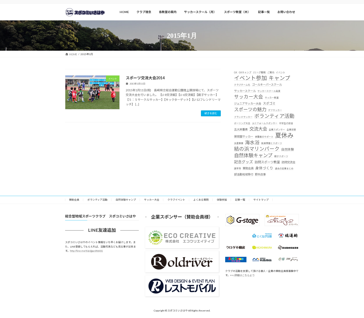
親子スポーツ (281, 156)
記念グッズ (243, 161)
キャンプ (279, 78)
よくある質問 (201, 199)
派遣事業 (238, 143)
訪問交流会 (288, 162)
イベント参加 (250, 78)
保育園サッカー (243, 136)
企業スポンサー (277, 129)
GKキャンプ (245, 72)
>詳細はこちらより (244, 275)
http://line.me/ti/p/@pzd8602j (86, 250)
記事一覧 (240, 199)
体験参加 (222, 199)
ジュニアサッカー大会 (247, 103)
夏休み (284, 135)
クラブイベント (176, 199)
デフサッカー (275, 110)
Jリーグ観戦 (259, 72)
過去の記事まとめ (284, 168)
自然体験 (287, 149)
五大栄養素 (241, 129)
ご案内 (270, 72)
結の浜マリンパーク (257, 149)
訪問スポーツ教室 (267, 162)
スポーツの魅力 (250, 109)
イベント (280, 72)
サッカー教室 (272, 97)
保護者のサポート (264, 136)
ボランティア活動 (274, 116)
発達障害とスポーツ (271, 143)
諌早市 (237, 168)
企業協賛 (291, 129)
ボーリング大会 (242, 123)
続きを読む (211, 113)
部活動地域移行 (243, 174)
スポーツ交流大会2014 (145, 78)
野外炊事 (260, 174)
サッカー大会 (248, 96)
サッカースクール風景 (268, 91)
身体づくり (264, 168)
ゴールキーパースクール (267, 84)
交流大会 (258, 128)
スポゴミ (269, 103)
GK (235, 72)
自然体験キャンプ (253, 155)
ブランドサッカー (243, 116)
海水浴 (252, 142)
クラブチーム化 (242, 84)
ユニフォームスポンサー (264, 123)
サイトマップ (261, 199)
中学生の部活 (286, 123)
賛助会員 (248, 168)
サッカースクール (245, 91)
